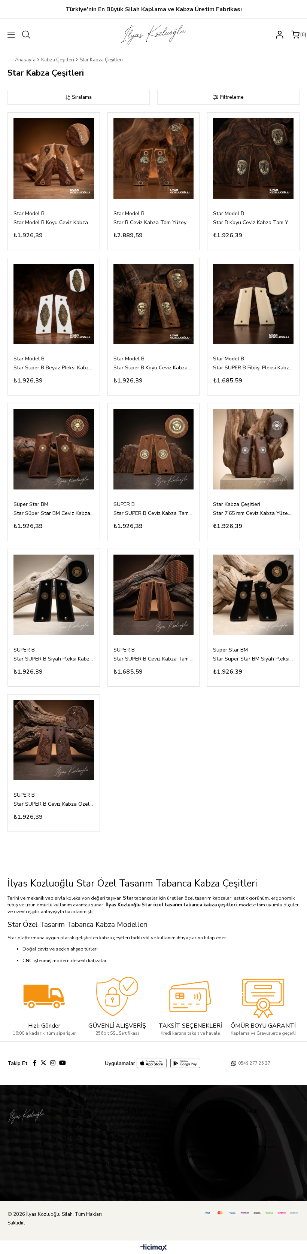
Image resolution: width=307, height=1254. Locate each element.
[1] (44, 996)
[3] (190, 996)
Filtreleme (232, 97)
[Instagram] (52, 1063)
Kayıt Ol (249, 1136)
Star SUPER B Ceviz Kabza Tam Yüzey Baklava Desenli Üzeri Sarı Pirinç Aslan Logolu (153, 513)
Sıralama (82, 97)
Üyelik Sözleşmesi (202, 1156)
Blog (71, 1136)
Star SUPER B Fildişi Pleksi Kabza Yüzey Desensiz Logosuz (253, 367)
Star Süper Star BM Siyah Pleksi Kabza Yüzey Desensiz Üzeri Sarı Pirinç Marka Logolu (253, 658)
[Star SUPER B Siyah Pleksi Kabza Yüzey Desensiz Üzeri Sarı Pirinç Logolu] (53, 595)
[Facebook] (35, 1063)
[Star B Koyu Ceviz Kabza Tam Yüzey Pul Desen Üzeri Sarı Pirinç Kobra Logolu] (253, 158)
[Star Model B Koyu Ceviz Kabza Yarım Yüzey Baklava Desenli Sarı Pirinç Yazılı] (53, 158)
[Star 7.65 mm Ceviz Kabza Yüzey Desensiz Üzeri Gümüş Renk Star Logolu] (253, 449)
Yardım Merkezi (139, 1126)
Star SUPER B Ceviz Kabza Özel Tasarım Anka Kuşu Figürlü (53, 804)
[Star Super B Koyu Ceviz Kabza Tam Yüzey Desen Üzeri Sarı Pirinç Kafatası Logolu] (153, 304)
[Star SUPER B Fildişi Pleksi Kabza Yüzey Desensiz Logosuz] (253, 304)
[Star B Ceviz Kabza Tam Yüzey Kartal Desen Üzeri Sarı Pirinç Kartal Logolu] (153, 158)
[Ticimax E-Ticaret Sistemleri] (153, 1248)
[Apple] (152, 1063)
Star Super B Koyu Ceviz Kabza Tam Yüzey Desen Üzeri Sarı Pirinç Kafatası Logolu (153, 367)
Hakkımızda (78, 1126)
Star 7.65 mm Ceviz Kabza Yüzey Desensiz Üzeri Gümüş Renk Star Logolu (253, 513)
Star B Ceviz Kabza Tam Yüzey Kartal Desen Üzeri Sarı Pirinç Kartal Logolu (153, 222)
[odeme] (251, 1212)
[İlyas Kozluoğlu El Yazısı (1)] (30, 1116)
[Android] (185, 1063)
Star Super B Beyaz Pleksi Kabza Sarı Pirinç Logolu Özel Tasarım (53, 367)
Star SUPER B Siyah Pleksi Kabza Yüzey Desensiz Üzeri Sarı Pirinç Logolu (53, 658)
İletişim (73, 1147)
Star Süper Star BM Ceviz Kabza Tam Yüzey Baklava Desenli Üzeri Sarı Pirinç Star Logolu (53, 513)
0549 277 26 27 (23, 1164)
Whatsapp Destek (26, 1154)
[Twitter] (43, 1063)
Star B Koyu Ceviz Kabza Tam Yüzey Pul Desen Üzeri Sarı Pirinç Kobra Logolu (253, 222)
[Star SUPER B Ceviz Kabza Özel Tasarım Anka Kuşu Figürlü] (53, 740)
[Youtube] (62, 1063)
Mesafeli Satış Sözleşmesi (210, 1126)
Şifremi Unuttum (258, 1147)
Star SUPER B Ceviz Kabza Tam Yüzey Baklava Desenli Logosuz (153, 658)
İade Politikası (197, 1136)
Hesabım (250, 1126)
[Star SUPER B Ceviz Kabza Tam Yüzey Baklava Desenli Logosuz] (153, 595)
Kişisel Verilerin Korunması (210, 1147)
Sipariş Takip (137, 1156)
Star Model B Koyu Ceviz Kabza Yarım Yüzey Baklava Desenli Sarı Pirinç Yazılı (53, 222)
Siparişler (134, 1147)
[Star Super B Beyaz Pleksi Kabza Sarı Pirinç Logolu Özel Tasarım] (53, 304)
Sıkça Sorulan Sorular (146, 1136)
